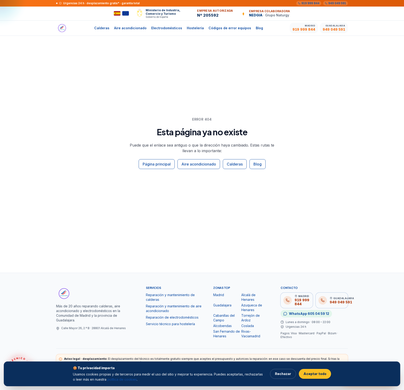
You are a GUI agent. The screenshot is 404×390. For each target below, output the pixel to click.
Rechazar (283, 374)
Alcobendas (222, 326)
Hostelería (195, 28)
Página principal (157, 164)
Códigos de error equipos (230, 28)
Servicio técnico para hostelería (170, 324)
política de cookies (122, 379)
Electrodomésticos (166, 28)
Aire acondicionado (130, 28)
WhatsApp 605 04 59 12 (309, 314)
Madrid (218, 295)
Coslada (247, 326)
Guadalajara (222, 305)
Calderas (101, 28)
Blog (259, 28)
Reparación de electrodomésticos (172, 317)
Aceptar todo (314, 374)
